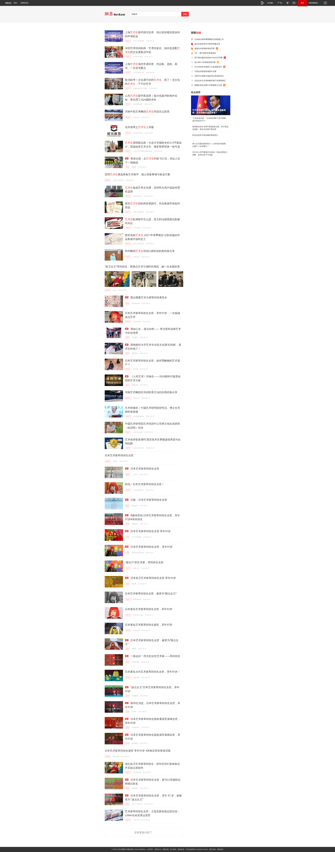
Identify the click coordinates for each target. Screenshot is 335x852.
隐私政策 (181, 849)
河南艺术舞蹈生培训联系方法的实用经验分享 (151, 392)
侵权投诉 (220, 849)
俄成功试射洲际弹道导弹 (204, 48)
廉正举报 (212, 849)
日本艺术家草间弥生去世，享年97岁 (151, 546)
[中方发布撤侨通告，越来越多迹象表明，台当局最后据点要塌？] (210, 105)
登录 (302, 3)
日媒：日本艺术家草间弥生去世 (148, 499)
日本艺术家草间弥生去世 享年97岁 (150, 531)
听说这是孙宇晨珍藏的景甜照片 (205, 135)
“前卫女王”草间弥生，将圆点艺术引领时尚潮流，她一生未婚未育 (142, 266)
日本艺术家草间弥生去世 (119, 455)
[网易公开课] (270, 3)
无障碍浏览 (24, 3)
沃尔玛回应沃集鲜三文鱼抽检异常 (208, 66)
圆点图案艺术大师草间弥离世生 (148, 297)
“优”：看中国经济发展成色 (205, 53)
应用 (15, 3)
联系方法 (158, 849)
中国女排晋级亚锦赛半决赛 (205, 71)
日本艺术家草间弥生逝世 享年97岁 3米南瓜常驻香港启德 (138, 750)
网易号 (128, 41)
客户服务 (173, 849)
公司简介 (150, 849)
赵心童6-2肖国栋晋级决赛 (205, 62)
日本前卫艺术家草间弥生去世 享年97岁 (153, 578)
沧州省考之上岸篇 (139, 127)
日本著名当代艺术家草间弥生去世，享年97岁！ (152, 671)
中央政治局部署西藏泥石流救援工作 (209, 39)
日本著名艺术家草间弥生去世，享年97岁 (148, 609)
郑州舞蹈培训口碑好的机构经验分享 (150, 251)
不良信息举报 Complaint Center (197, 849)
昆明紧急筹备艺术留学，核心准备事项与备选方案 (137, 174)
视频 (127, 167)
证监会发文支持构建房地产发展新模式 (210, 80)
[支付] (288, 3)
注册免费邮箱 (313, 3)
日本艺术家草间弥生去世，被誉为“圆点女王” (151, 593)
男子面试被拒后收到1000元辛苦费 (208, 57)
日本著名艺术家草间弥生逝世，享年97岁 (148, 624)
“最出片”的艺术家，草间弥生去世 (144, 562)
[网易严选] (280, 3)
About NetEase (140, 849)
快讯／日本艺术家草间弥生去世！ (144, 484)
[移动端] (262, 3)
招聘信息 (165, 849)
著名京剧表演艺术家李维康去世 (207, 44)
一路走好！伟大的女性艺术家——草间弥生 (155, 656)
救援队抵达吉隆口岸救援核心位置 (208, 85)
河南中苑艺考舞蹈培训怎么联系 (147, 111)
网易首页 (8, 3)
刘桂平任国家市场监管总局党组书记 (209, 76)
